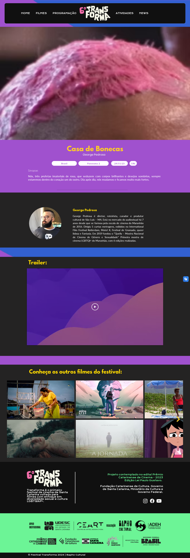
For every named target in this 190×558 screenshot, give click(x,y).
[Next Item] (178, 419)
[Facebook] (152, 501)
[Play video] (95, 306)
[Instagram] (145, 501)
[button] (125, 13)
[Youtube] (159, 501)
